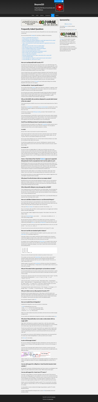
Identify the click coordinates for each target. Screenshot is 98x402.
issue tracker (23, 234)
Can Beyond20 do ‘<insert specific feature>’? (30, 39)
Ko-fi (74, 29)
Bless (27, 206)
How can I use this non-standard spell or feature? (31, 49)
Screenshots (47, 15)
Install (37, 15)
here (35, 299)
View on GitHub (58, 1)
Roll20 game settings (37, 111)
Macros (32, 222)
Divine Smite (42, 241)
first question (44, 124)
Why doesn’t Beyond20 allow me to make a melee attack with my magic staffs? (36, 55)
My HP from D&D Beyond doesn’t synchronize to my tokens (33, 41)
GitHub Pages (50, 399)
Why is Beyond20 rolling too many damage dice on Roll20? (33, 47)
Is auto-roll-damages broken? (27, 56)
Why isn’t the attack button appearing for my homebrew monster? (34, 51)
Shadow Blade (38, 257)
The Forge (36, 81)
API (44, 390)
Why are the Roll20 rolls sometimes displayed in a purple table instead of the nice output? (39, 40)
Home (33, 15)
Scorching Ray (37, 263)
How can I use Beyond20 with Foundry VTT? (30, 37)
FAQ (53, 15)
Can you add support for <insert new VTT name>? (31, 59)
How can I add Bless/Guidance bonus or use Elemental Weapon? (34, 48)
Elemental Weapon (29, 216)
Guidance (31, 206)
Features (42, 15)
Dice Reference (43, 222)
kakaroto (53, 397)
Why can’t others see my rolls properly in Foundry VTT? (32, 52)
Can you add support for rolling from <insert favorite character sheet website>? (37, 58)
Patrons (66, 26)
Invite (23, 306)
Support (57, 15)
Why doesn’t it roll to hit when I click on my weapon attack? (33, 45)
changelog (33, 35)
